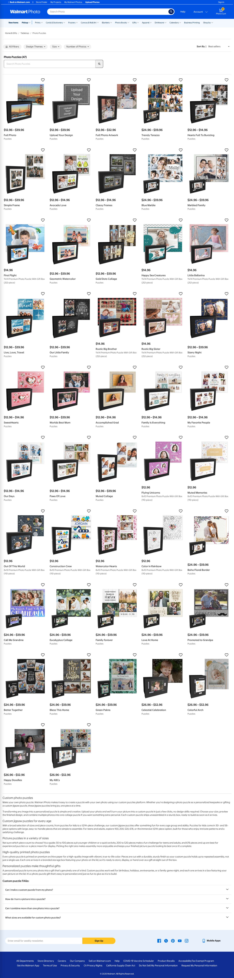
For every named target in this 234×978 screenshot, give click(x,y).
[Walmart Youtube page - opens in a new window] (180, 940)
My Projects (55, 2)
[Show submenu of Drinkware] (166, 22)
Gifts (134, 22)
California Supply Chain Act (120, 965)
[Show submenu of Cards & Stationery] (64, 22)
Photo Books (121, 22)
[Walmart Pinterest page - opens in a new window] (173, 940)
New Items (13, 22)
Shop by (207, 22)
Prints (37, 22)
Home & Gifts (11, 33)
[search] (99, 64)
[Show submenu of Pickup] (30, 22)
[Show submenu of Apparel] (151, 22)
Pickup (25, 22)
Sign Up (99, 940)
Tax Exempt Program (203, 960)
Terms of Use (50, 965)
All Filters (14, 46)
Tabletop (25, 33)
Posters (71, 22)
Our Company (77, 960)
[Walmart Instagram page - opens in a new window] (186, 940)
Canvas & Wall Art (88, 22)
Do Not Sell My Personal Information (158, 965)
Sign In (221, 2)
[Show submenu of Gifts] (138, 22)
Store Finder (41, 2)
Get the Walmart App (28, 965)
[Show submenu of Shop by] (212, 22)
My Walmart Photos (73, 2)
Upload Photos (92, 2)
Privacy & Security (70, 965)
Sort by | (201, 46)
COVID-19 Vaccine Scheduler (138, 960)
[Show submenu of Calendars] (180, 22)
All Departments (25, 960)
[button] (25, 80)
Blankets (106, 22)
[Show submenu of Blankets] (111, 22)
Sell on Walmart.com (100, 960)
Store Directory (46, 960)
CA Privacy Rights (93, 965)
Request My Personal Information (199, 965)
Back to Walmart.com (20, 2)
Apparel (145, 22)
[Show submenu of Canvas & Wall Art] (98, 22)
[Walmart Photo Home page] (25, 11)
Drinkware (159, 22)
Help (182, 11)
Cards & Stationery (54, 22)
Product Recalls (166, 960)
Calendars (174, 22)
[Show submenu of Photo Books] (128, 22)
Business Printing (192, 22)
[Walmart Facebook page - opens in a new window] (159, 940)
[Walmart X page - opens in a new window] (166, 940)
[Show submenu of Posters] (77, 22)
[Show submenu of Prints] (42, 22)
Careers (62, 960)
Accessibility (185, 960)
